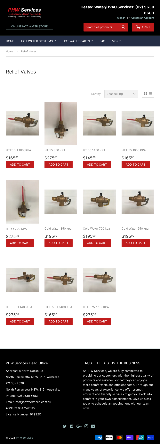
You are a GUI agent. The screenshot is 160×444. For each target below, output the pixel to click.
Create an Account (142, 17)
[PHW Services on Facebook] (71, 427)
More (116, 41)
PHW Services (24, 437)
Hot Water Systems (37, 41)
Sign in (121, 17)
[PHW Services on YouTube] (93, 427)
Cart (145, 27)
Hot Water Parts (77, 41)
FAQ (102, 41)
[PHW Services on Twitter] (65, 427)
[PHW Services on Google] (79, 427)
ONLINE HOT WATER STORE (29, 26)
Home (10, 41)
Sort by (96, 93)
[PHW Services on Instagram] (86, 427)
